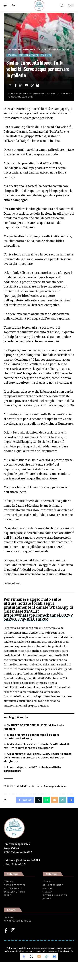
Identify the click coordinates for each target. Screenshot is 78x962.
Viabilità (46, 55)
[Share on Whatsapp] (20, 85)
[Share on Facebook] (15, 85)
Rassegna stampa (29, 55)
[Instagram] (13, 930)
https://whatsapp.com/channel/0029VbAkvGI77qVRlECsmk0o (38, 617)
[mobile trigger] (7, 5)
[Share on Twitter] (31, 956)
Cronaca (12, 55)
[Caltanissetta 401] (39, 5)
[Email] (26, 85)
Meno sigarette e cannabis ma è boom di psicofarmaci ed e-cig (31, 736)
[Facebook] (6, 930)
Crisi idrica (23, 786)
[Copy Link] (32, 85)
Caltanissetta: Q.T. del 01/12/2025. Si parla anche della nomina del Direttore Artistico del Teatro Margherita (38, 757)
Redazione (21, 93)
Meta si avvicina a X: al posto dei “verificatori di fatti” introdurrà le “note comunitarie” (36, 746)
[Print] (37, 85)
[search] (61, 5)
